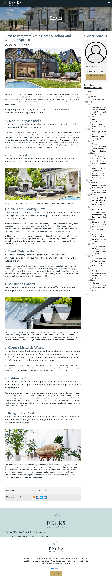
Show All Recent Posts (93, 88)
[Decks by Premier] (56, 520)
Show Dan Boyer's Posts (96, 77)
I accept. (57, 568)
